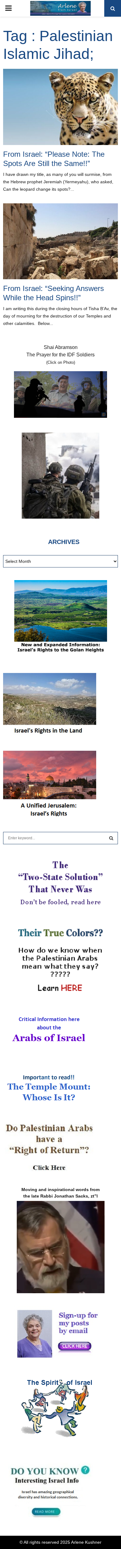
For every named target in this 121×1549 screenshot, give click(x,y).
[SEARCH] (111, 838)
